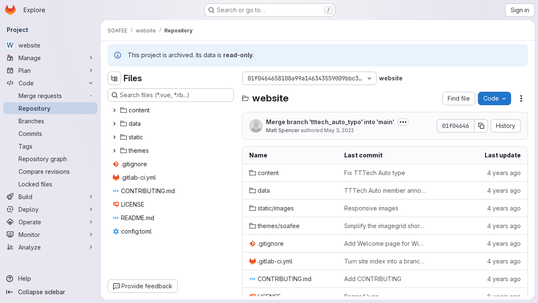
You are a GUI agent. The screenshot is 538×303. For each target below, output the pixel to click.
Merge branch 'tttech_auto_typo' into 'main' (330, 121)
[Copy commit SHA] (481, 126)
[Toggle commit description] (403, 122)
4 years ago (504, 172)
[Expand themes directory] (114, 151)
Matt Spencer (282, 130)
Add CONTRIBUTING (372, 278)
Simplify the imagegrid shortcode (385, 225)
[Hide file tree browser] (114, 78)
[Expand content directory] (114, 110)
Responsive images (371, 208)
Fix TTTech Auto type (374, 172)
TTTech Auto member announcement (385, 190)
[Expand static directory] (114, 137)
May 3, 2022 (339, 130)
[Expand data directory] (114, 124)
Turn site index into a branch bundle (385, 261)
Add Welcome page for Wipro (385, 243)
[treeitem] (171, 110)
